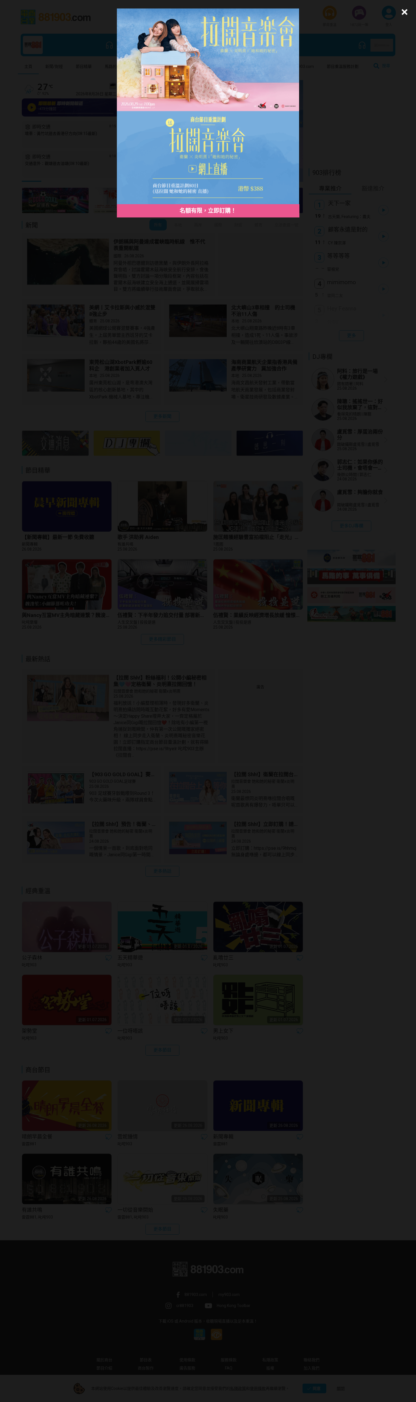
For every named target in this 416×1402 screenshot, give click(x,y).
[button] (403, 12)
